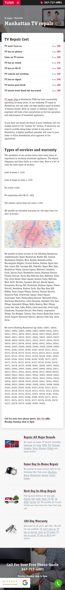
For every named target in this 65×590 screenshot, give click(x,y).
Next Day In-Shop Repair (40, 491)
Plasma (27, 499)
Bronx (26, 475)
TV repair (8, 18)
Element (56, 445)
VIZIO (44, 445)
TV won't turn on (48, 529)
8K (52, 499)
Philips (50, 448)
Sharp (35, 448)
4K (56, 499)
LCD (52, 496)
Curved (32, 502)
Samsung (28, 445)
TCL (49, 445)
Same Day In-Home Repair (41, 464)
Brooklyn (52, 472)
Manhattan (35, 475)
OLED (38, 499)
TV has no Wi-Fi (44, 535)
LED (33, 499)
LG (34, 445)
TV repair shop (11, 100)
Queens (45, 475)
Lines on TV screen (46, 532)
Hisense (42, 448)
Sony (38, 445)
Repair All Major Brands (39, 437)
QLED (26, 502)
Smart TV (46, 499)
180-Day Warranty (35, 521)
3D (38, 502)
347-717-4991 (53, 2)
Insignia (27, 448)
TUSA (9, 2)
